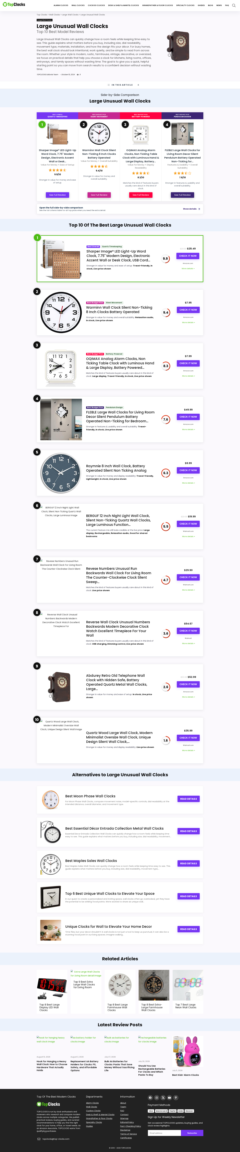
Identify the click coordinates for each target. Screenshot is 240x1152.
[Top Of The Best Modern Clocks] (48, 1103)
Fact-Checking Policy (130, 1126)
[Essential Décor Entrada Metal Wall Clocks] (50, 832)
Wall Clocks (78, 5)
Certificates (126, 1137)
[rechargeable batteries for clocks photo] (153, 1047)
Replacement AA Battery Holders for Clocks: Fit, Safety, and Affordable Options (84, 1066)
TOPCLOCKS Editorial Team (47, 74)
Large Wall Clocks (45, 20)
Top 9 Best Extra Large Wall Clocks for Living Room (84, 984)
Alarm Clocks (61, 5)
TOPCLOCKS (126, 1148)
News (219, 5)
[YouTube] (169, 1097)
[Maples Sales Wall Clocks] (50, 864)
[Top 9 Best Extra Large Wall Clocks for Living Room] (86, 971)
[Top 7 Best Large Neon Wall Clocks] (188, 971)
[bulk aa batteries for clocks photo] (120, 1044)
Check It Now (188, 256)
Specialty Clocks (185, 5)
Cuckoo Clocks (96, 5)
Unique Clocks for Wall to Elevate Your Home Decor (108, 926)
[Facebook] (150, 1097)
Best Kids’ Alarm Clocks (185, 1075)
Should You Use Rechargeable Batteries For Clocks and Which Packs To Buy (151, 1070)
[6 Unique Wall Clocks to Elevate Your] (50, 897)
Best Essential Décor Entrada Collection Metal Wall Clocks (114, 828)
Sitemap (124, 1118)
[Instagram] (156, 1097)
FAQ (227, 5)
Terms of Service (128, 1134)
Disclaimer (125, 1130)
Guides (201, 5)
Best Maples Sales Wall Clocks (91, 860)
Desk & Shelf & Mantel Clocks (123, 5)
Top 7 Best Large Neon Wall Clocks (185, 1006)
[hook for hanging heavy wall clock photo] (52, 1044)
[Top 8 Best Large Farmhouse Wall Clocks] (120, 971)
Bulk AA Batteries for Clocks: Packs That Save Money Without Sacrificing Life (119, 1066)
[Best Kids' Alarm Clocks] (187, 1051)
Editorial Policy (127, 1122)
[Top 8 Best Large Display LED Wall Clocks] (52, 971)
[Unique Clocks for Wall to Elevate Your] (50, 930)
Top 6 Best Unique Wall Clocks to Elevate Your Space (110, 893)
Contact (124, 1114)
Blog (210, 5)
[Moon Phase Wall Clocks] (50, 799)
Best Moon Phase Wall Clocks (90, 796)
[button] (238, 1132)
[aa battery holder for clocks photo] (86, 1044)
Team (123, 1106)
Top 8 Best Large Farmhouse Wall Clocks (118, 1007)
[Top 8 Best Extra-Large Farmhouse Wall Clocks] (154, 971)
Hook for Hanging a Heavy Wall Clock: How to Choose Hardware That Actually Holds (52, 1066)
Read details (188, 799)
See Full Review (57, 195)
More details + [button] (188, 268)
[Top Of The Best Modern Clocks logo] (14, 5)
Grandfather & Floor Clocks (157, 5)
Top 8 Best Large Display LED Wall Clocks (49, 1007)
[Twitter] (163, 1097)
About (123, 1103)
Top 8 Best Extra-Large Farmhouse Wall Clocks (151, 1007)
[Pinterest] (175, 1097)
